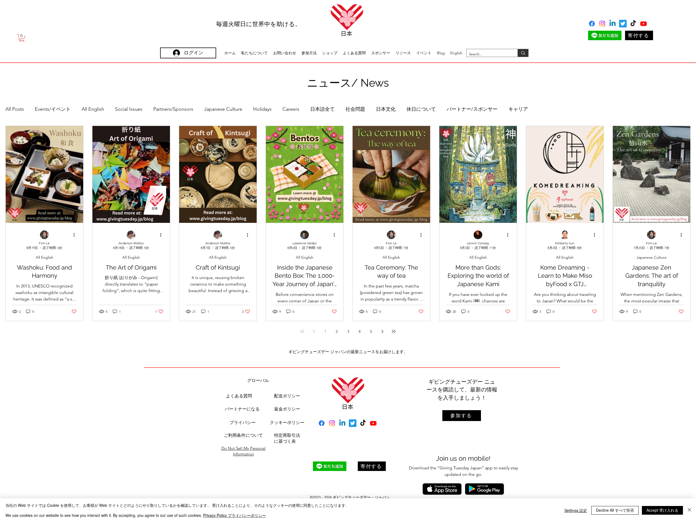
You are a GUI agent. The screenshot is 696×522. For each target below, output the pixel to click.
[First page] (302, 331)
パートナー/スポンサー (472, 109)
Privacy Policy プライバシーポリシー (234, 515)
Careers (290, 109)
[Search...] (523, 53)
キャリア (518, 109)
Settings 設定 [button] (575, 510)
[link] (21, 38)
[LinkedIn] (612, 23)
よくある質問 (239, 395)
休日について (421, 109)
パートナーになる (242, 409)
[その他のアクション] (76, 235)
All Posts (14, 109)
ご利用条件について (243, 435)
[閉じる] (689, 510)
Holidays (262, 109)
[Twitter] (623, 23)
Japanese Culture (223, 109)
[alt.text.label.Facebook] (592, 23)
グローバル (258, 380)
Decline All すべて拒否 (615, 510)
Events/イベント (53, 109)
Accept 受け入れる (662, 510)
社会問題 (355, 109)
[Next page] (382, 331)
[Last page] (394, 331)
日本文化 (386, 109)
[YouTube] (643, 23)
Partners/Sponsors (173, 109)
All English (93, 109)
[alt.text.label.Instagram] (602, 23)
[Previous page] (314, 331)
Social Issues (128, 109)
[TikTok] (633, 23)
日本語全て (322, 109)
